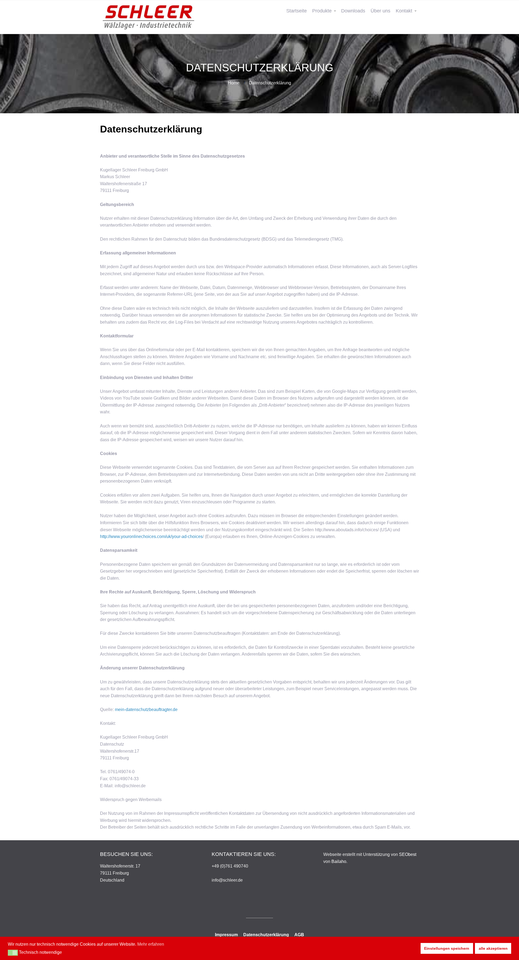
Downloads (353, 11)
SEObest (407, 854)
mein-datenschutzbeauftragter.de (146, 709)
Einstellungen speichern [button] (446, 948)
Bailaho (338, 861)
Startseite (296, 11)
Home (233, 83)
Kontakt (404, 11)
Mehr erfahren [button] (150, 944)
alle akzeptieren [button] (493, 948)
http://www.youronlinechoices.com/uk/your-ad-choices (151, 536)
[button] (13, 953)
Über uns (380, 11)
